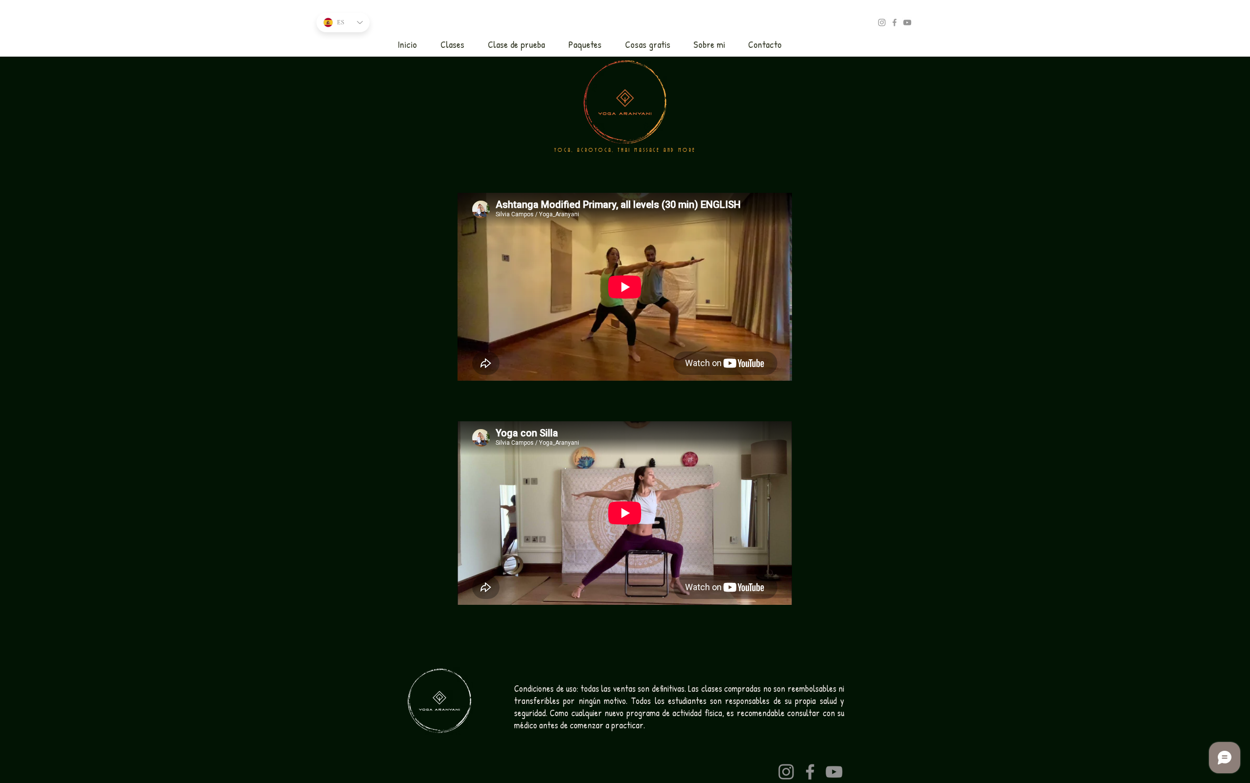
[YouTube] (907, 22)
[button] (452, 44)
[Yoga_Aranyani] (882, 22)
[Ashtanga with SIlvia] (894, 22)
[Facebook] (810, 772)
